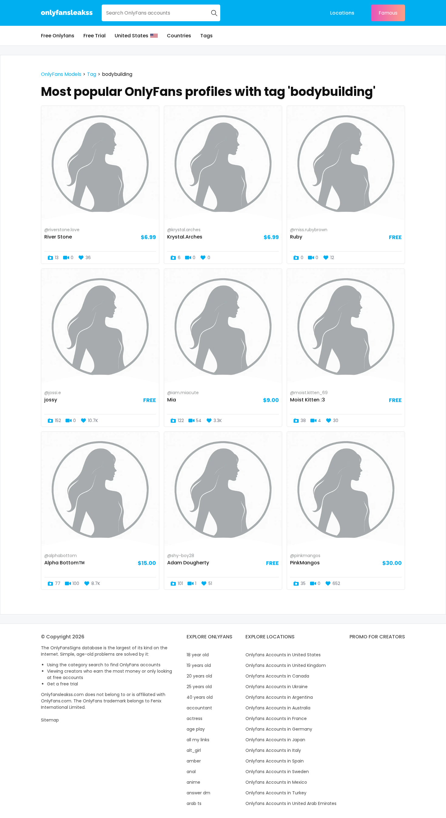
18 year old (198, 655)
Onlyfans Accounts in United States (283, 655)
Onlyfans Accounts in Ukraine (276, 687)
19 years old (199, 665)
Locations (342, 12)
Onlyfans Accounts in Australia (277, 708)
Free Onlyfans (57, 35)
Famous (388, 12)
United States (131, 35)
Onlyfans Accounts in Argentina (279, 697)
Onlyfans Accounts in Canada (277, 676)
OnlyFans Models (61, 74)
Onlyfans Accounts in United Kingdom (285, 665)
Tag (91, 74)
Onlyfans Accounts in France (276, 718)
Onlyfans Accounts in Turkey (275, 793)
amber (194, 761)
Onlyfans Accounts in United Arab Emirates (290, 803)
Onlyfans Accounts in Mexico (276, 782)
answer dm (198, 793)
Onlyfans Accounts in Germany (278, 729)
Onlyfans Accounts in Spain (274, 761)
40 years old (200, 697)
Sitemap (50, 720)
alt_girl (194, 750)
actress (194, 718)
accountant (199, 708)
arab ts (194, 803)
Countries (179, 35)
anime (193, 782)
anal (191, 772)
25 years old (199, 687)
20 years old (199, 676)
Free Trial (94, 35)
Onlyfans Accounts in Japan (275, 740)
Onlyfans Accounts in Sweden (277, 772)
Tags (206, 35)
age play (196, 729)
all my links (198, 740)
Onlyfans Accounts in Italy (273, 750)
